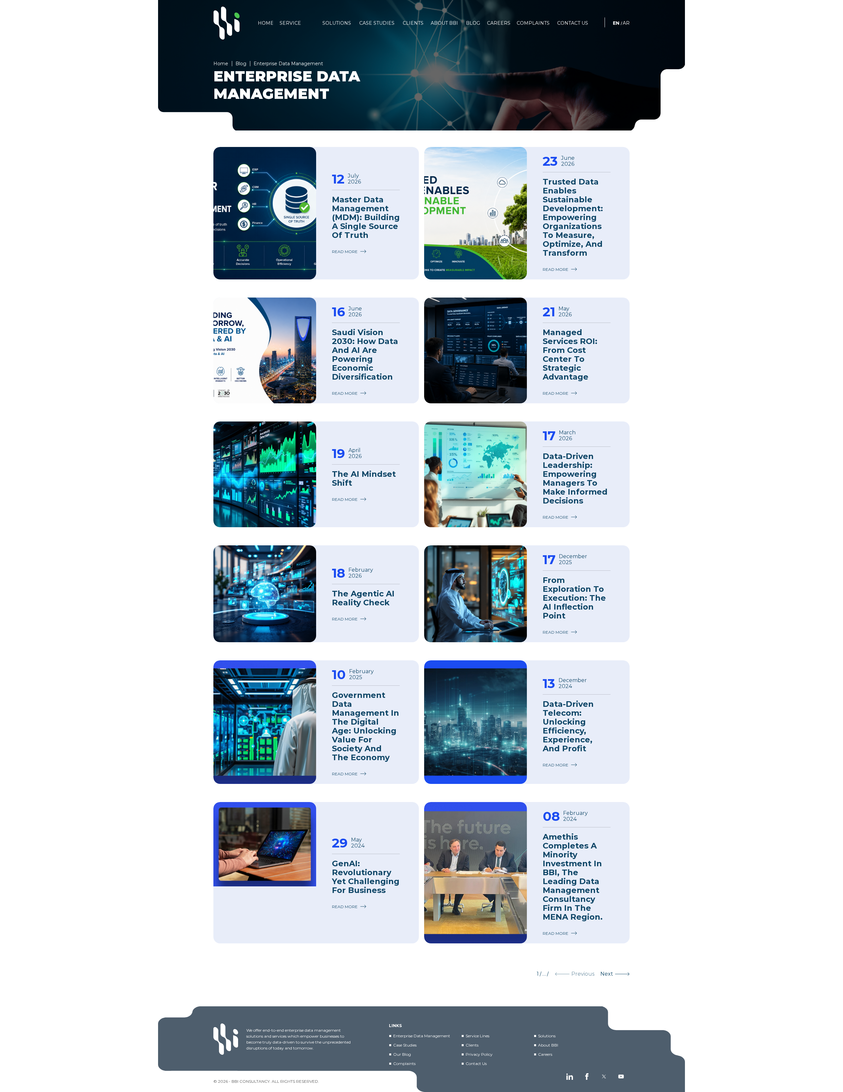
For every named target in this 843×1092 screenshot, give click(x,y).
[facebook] (587, 1076)
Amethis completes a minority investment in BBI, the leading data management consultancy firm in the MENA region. (573, 877)
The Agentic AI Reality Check (363, 598)
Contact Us (476, 1063)
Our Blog (402, 1054)
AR (626, 23)
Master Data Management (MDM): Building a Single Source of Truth (366, 217)
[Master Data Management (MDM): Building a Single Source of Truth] (264, 213)
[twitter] (604, 1076)
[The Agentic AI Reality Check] (264, 593)
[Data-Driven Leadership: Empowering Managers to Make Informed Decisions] (475, 474)
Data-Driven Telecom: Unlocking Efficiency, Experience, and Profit (568, 726)
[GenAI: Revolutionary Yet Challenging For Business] (264, 872)
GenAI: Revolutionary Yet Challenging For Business (365, 877)
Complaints (404, 1063)
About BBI (548, 1045)
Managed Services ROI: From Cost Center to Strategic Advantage (570, 355)
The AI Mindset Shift (364, 478)
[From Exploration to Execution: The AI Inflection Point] (475, 593)
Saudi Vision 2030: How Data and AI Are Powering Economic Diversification (365, 355)
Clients (472, 1045)
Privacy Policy (479, 1054)
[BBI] (226, 23)
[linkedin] (569, 1076)
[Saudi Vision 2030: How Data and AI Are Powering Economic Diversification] (264, 350)
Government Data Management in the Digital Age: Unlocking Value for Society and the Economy (365, 726)
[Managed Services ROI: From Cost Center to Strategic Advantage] (475, 350)
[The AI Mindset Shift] (264, 474)
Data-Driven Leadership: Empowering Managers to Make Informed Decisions (575, 478)
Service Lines (477, 1035)
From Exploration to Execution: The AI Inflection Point (574, 597)
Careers (545, 1054)
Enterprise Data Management (421, 1035)
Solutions (547, 1035)
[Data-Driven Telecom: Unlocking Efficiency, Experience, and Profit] (475, 722)
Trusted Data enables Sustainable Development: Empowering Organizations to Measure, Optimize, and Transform (573, 217)
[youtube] (621, 1076)
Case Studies (405, 1045)
